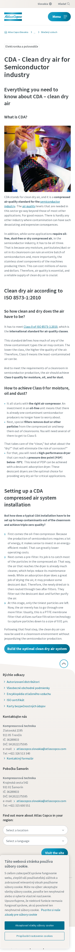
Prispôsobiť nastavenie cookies (35, 936)
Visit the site (54, 853)
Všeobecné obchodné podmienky (28, 688)
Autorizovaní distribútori (23, 682)
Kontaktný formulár (20, 758)
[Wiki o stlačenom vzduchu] (33, 32)
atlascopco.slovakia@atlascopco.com (41, 749)
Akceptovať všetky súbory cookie (34, 925)
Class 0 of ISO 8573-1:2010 (41, 327)
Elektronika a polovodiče (21, 46)
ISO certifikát (15, 700)
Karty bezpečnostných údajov (26, 706)
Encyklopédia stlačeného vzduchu (29, 694)
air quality (28, 206)
